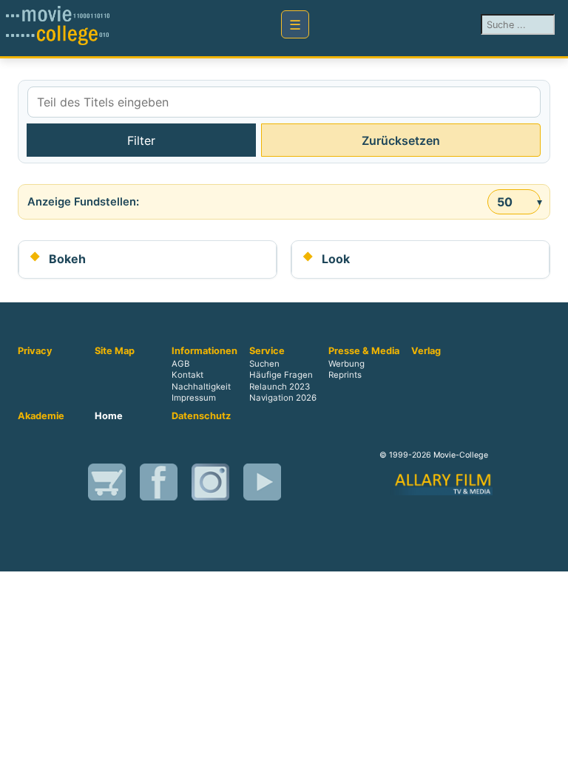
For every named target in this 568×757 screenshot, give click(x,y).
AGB (180, 364)
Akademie (41, 416)
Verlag (426, 351)
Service (267, 351)
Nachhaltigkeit (201, 386)
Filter (141, 140)
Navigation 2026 (283, 398)
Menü (295, 24)
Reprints (345, 375)
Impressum (194, 398)
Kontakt (187, 375)
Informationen (204, 351)
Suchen (264, 364)
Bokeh (67, 258)
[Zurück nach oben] (549, 738)
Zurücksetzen (401, 140)
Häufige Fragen (281, 375)
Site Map (115, 351)
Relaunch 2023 (279, 386)
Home (109, 416)
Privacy (35, 351)
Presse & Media (363, 351)
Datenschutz (201, 416)
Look (336, 258)
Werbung (346, 364)
